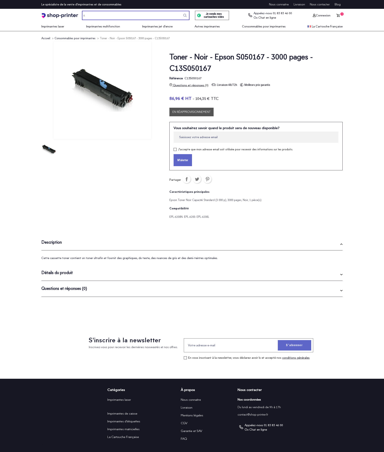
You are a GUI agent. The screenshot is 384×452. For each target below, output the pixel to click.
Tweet (197, 179)
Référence (176, 78)
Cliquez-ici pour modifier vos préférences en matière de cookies (85, 443)
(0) (206, 85)
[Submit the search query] (185, 15)
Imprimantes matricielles (123, 429)
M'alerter (182, 160)
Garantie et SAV (191, 431)
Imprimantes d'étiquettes (123, 421)
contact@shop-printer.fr (253, 414)
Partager (187, 179)
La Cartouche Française (123, 437)
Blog (338, 4)
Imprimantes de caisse (122, 413)
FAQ (184, 439)
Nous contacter (320, 4)
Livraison (299, 4)
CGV (184, 423)
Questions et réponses (190, 85)
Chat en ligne (267, 17)
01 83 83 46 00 (282, 13)
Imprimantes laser (119, 400)
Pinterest (207, 179)
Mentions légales (192, 415)
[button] (192, 243)
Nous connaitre (279, 4)
